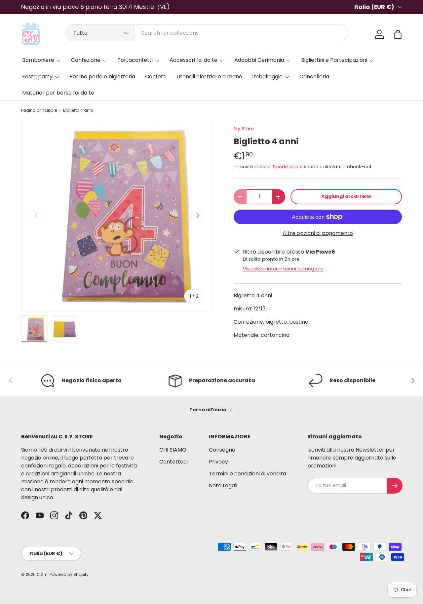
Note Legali (223, 485)
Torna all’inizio (208, 409)
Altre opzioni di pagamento (318, 233)
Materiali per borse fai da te (58, 93)
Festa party (37, 76)
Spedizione (285, 166)
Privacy (218, 461)
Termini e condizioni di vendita (247, 473)
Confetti (156, 76)
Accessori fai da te (193, 60)
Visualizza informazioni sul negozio (283, 268)
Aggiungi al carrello (346, 196)
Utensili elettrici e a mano (209, 76)
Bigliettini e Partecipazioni (334, 60)
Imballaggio (267, 76)
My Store (244, 128)
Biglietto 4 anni (78, 110)
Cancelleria (314, 76)
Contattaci (173, 461)
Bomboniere (38, 60)
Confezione (85, 60)
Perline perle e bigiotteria (102, 76)
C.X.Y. (42, 574)
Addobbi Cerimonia (259, 60)
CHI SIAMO (172, 450)
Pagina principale (39, 110)
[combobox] (206, 33)
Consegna (222, 450)
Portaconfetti (135, 60)
